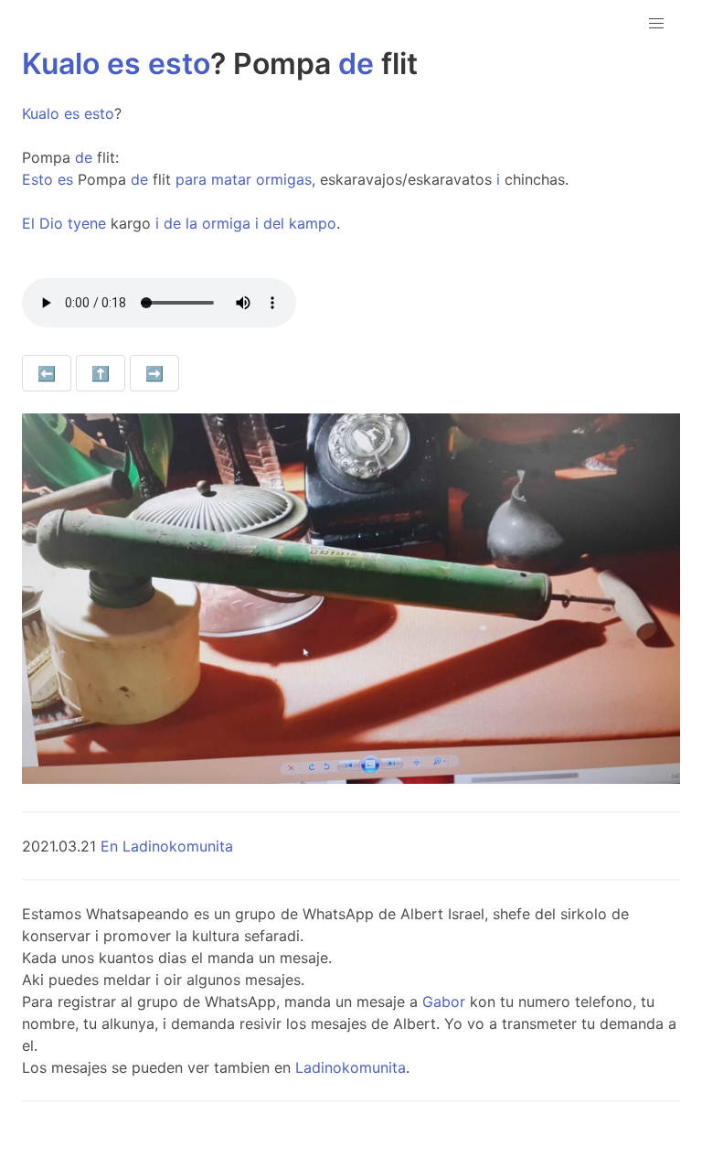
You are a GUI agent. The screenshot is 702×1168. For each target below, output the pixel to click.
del (273, 223)
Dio (51, 223)
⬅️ (46, 373)
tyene (87, 223)
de (356, 63)
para (191, 179)
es (124, 63)
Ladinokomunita (350, 1067)
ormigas (284, 179)
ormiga (226, 223)
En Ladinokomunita (167, 846)
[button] (656, 24)
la (191, 223)
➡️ (154, 373)
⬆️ (100, 373)
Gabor (443, 1001)
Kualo (61, 63)
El (28, 223)
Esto (37, 179)
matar (231, 179)
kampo (312, 223)
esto (179, 63)
